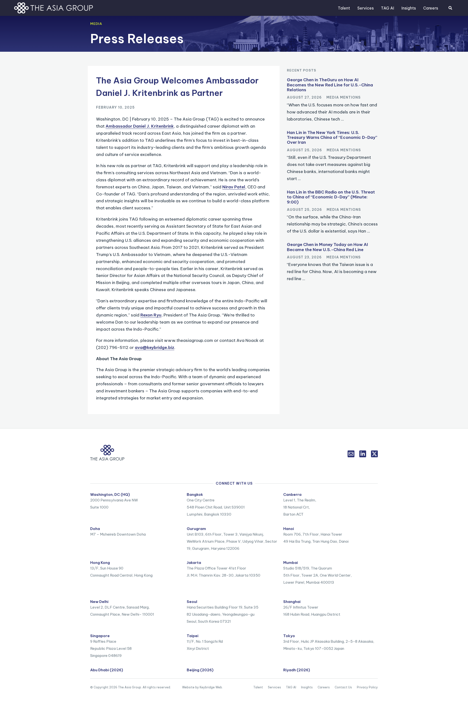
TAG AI (387, 8)
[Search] (450, 7)
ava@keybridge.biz (154, 347)
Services (365, 8)
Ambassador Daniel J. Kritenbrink (140, 126)
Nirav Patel (233, 187)
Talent (344, 8)
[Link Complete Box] (332, 101)
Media (96, 23)
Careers (430, 8)
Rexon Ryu (150, 315)
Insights (408, 8)
